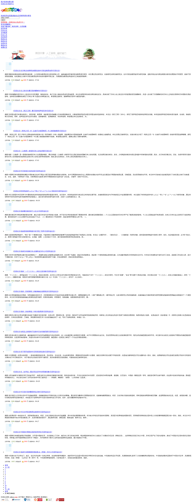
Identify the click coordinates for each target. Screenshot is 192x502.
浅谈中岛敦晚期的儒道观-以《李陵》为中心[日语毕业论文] (41, 452)
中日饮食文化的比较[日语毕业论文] (33, 171)
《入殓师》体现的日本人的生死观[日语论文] (36, 151)
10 (5, 485)
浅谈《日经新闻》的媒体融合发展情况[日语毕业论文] (39, 291)
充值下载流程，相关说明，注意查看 (13, 26)
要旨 (29, 15)
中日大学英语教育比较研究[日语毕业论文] (35, 412)
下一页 (7, 489)
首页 (6, 465)
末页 (6, 491)
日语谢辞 (21, 15)
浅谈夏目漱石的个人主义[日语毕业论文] (35, 211)
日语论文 (4, 4)
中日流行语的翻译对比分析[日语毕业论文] (35, 392)
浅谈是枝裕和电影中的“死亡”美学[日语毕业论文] (38, 231)
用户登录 (4, 2)
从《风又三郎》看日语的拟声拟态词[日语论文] (37, 111)
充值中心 (11, 4)
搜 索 (3, 20)
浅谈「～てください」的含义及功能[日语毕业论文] (39, 271)
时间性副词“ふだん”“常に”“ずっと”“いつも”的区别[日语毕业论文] (44, 191)
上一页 (7, 467)
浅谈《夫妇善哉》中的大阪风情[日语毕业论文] (37, 311)
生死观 (10, 15)
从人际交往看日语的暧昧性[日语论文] (34, 90)
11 (5, 487)
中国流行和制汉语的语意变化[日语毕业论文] (36, 432)
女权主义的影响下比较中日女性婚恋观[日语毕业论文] (39, 331)
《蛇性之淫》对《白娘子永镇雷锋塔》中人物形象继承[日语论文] (43, 131)
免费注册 (10, 2)
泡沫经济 (4, 15)
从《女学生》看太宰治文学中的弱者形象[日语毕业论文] (40, 372)
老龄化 (15, 15)
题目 (26, 15)
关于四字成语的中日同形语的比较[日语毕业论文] (38, 351)
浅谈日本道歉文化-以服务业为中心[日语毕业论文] (38, 251)
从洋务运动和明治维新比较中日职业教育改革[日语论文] (40, 70)
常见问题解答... (6, 24)
